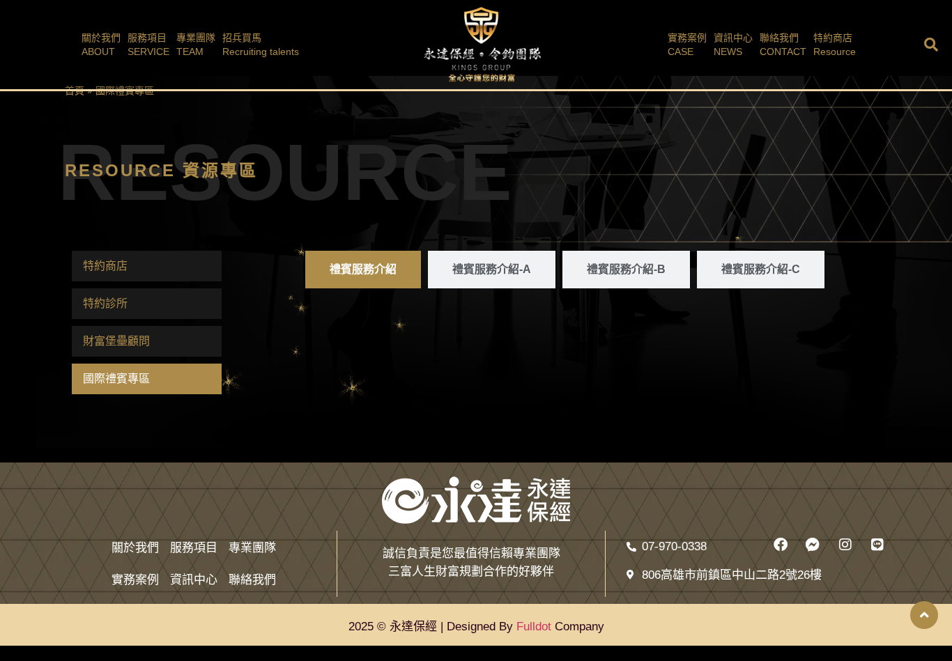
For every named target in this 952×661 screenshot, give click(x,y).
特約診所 (105, 303)
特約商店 (105, 266)
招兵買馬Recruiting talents (260, 44)
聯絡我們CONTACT (783, 44)
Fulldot (533, 626)
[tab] (363, 269)
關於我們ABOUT (101, 44)
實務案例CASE (687, 44)
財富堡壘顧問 (116, 341)
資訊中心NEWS (733, 44)
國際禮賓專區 (116, 378)
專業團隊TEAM (195, 44)
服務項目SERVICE (148, 44)
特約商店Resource (834, 44)
